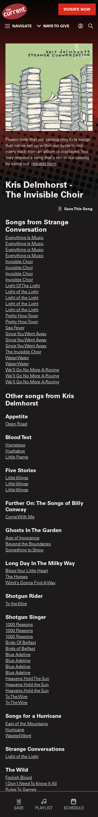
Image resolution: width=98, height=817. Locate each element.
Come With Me (20, 517)
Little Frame (16, 457)
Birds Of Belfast (20, 643)
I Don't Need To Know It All (31, 784)
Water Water (17, 358)
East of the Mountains (26, 724)
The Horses (16, 577)
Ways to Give (56, 25)
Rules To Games (20, 790)
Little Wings (16, 478)
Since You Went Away (26, 334)
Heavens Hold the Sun (27, 685)
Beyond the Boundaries (28, 544)
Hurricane (14, 730)
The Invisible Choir (23, 352)
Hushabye (15, 451)
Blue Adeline (17, 655)
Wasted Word (18, 736)
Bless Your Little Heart (26, 571)
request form (43, 164)
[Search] (90, 26)
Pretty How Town (21, 316)
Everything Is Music (24, 238)
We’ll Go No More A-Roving (32, 370)
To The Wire (16, 697)
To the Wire (16, 604)
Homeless (15, 445)
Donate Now (77, 9)
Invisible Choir (19, 262)
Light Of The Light (22, 286)
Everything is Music (24, 250)
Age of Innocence (22, 538)
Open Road (16, 424)
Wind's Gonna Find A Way (30, 583)
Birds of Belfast (20, 649)
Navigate (22, 25)
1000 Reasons (19, 625)
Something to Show (24, 550)
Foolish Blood (18, 778)
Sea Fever (14, 328)
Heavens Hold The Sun (27, 679)
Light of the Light (21, 292)
